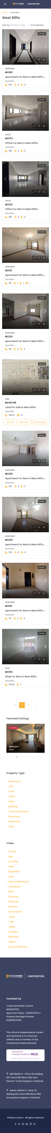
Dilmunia (13, 901)
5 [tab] (35, 758)
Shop (11, 801)
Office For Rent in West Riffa (21, 143)
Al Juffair (13, 861)
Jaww (11, 916)
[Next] (35, 705)
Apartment (14, 781)
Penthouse (14, 821)
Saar (11, 876)
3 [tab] (27, 758)
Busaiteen (14, 871)
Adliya (11, 941)
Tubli (11, 921)
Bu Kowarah (15, 911)
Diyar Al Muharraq (18, 881)
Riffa (11, 891)
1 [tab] (18, 758)
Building (12, 806)
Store (11, 826)
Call (12, 422)
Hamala (12, 906)
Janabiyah (14, 886)
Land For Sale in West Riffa (20, 407)
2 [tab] (22, 758)
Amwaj (12, 851)
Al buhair (13, 896)
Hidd (11, 866)
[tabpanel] (25, 738)
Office (11, 796)
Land (11, 791)
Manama (13, 936)
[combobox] (20, 25)
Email (25, 422)
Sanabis (13, 931)
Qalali (11, 926)
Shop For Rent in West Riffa (20, 676)
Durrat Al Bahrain (17, 946)
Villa (10, 786)
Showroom (14, 816)
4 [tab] (31, 758)
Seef (10, 856)
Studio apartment (18, 811)
